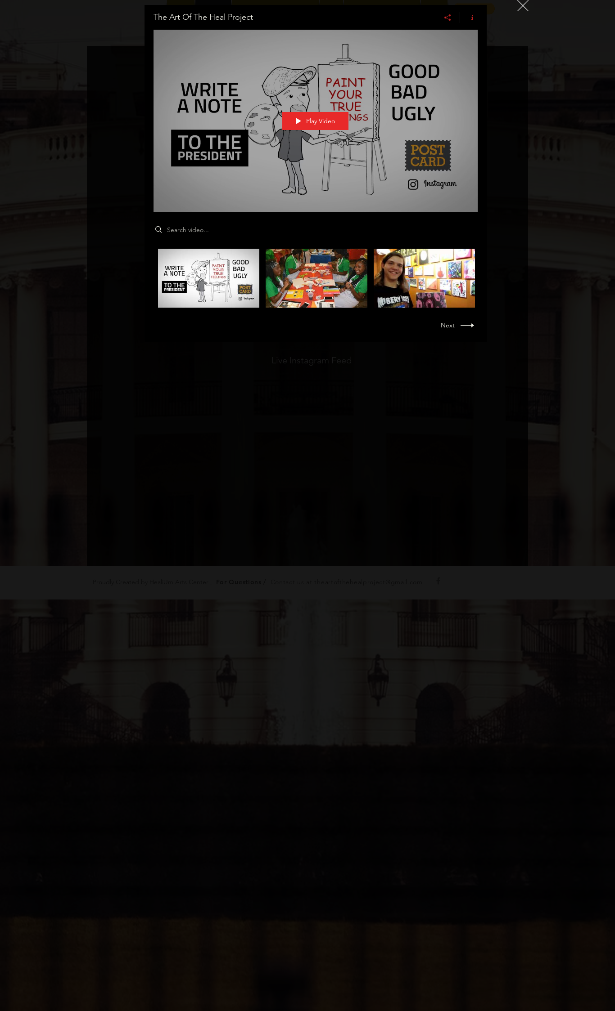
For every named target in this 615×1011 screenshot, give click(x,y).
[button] (523, 5)
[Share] (447, 17)
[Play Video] (209, 278)
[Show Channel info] (469, 17)
